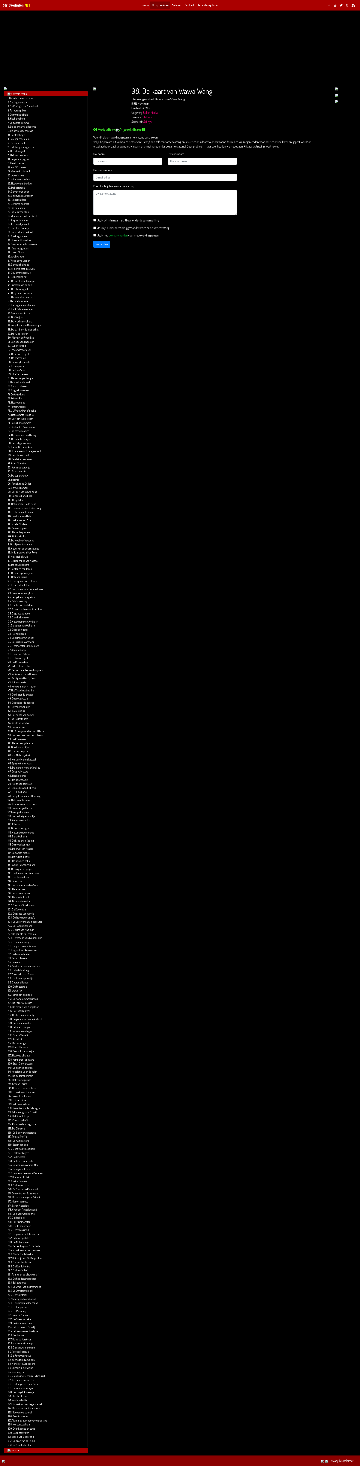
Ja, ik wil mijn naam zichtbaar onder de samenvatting (128, 220)
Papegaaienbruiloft (22, 1169)
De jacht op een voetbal (21, 98)
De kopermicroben (22, 925)
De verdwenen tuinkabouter (27, 921)
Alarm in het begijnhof (23, 864)
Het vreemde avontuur (24, 1088)
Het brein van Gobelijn (23, 1014)
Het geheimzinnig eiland (24, 597)
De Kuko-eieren (19, 333)
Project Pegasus (20, 1351)
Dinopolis (17, 881)
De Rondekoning (21, 1266)
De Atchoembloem (22, 1323)
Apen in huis (17, 175)
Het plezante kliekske (22, 414)
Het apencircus (19, 576)
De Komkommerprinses (25, 998)
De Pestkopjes (19, 528)
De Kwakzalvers (21, 1140)
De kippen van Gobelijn (23, 625)
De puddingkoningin (22, 1075)
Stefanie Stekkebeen (24, 905)
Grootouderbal (20, 1416)
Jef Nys (147, 117)
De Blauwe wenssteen (24, 1132)
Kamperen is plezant (23, 1059)
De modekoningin (21, 844)
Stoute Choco (19, 1396)
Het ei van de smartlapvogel (25, 548)
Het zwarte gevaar (21, 1079)
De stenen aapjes (20, 430)
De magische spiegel (21, 868)
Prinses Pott (17, 398)
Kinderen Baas (18, 199)
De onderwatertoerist (24, 1213)
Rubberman (19, 1335)
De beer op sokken (23, 1067)
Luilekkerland (18, 345)
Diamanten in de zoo (21, 284)
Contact (189, 5)
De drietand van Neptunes (25, 873)
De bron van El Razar (22, 512)
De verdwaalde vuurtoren (24, 804)
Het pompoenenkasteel (24, 946)
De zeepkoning (18, 276)
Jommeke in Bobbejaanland (26, 451)
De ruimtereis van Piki (22, 1380)
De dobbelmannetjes (23, 1051)
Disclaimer (347, 1461)
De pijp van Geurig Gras (23, 678)
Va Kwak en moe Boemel (25, 674)
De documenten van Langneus (27, 670)
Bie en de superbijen (23, 1388)
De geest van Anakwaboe (24, 950)
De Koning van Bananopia (25, 1193)
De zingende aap (18, 102)
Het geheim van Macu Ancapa (26, 325)
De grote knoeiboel (22, 495)
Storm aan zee (20, 1144)
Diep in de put (17, 163)
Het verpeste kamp (23, 1343)
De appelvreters (20, 771)
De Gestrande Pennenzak (26, 1189)
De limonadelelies (21, 954)
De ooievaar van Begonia (23, 126)
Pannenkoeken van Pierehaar (28, 1173)
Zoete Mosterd (20, 524)
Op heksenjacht (18, 151)
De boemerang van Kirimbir (26, 1197)
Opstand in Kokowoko (23, 426)
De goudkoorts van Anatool (27, 1019)
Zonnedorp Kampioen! (23, 1359)
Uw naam (99, 154)
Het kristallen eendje (21, 309)
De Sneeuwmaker (22, 1319)
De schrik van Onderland (25, 1302)
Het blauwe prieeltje (22, 978)
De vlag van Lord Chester (25, 581)
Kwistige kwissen (20, 812)
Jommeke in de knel (22, 232)
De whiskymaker (20, 617)
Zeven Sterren (19, 958)
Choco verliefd (20, 1120)
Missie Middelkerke (23, 1254)
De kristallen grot (20, 353)
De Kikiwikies (18, 394)
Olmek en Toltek (20, 1177)
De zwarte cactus (20, 852)
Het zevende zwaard (21, 800)
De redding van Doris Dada (26, 1246)
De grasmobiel (18, 357)
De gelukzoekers (20, 564)
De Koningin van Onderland (24, 106)
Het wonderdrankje (21, 183)
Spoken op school (22, 1412)
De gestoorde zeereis (23, 702)
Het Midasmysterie (21, 755)
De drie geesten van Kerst (25, 1383)
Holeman (16, 962)
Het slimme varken (22, 1023)
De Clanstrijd (18, 1128)
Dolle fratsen (18, 187)
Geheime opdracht (20, 203)
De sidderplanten (21, 532)
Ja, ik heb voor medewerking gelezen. (128, 235)
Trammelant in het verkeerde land (29, 1420)
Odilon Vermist (20, 1201)
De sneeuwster (21, 1432)
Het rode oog (18, 402)
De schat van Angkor (22, 593)
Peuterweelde (18, 406)
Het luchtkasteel (21, 1010)
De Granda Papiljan (20, 438)
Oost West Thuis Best (24, 1148)
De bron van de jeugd (24, 1440)
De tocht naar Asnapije (22, 280)
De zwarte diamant (22, 1262)
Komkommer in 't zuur (24, 686)
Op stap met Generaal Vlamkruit (28, 1375)
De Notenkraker (21, 1242)
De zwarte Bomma (19, 122)
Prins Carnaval (20, 1181)
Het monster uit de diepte (25, 645)
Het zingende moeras (23, 832)
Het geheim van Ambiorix (25, 621)
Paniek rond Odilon (22, 483)
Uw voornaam (176, 154)
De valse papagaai (20, 828)
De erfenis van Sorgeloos (25, 1006)
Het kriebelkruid (19, 556)
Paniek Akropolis (21, 820)
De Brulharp (19, 1156)
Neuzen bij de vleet (21, 240)
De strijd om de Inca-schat (24, 329)
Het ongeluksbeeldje (23, 1392)
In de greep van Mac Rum (24, 552)
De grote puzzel (20, 698)
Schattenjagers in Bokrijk (25, 1112)
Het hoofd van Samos (23, 714)
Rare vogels (18, 1371)
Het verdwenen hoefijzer (26, 1331)
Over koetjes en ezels (24, 1428)
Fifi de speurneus (22, 1225)
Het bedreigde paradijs (23, 816)
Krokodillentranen (21, 1096)
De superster (19, 727)
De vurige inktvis (20, 856)
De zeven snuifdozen (22, 195)
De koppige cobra (21, 860)
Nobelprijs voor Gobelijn (24, 1071)
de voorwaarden (118, 235)
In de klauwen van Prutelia (26, 1250)
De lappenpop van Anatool (24, 560)
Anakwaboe (17, 256)
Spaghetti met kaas (22, 763)
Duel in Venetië (20, 1035)
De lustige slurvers (21, 443)
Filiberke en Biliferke (23, 1092)
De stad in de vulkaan (22, 447)
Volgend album (130, 129)
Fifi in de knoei (19, 791)
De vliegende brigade (22, 694)
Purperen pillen (18, 110)
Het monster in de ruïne (23, 503)
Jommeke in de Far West (24, 216)
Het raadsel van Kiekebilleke (27, 937)
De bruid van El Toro (21, 666)
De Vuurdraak (20, 1294)
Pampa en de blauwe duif (25, 1274)
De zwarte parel (20, 751)
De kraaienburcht (21, 897)
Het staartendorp (19, 155)
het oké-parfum (21, 1104)
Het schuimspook (21, 893)
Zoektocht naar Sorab (22, 974)
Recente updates (208, 5)
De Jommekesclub (21, 272)
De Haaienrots (18, 471)
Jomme (15, 1450)
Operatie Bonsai (20, 982)
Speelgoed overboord (24, 1298)
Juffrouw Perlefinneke (23, 410)
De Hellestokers (19, 718)
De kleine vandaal (20, 722)
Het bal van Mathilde (22, 605)
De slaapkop (17, 365)
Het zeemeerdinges (22, 1031)
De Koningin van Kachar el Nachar (28, 731)
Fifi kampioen (20, 1100)
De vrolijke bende (21, 362)
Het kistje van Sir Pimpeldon (27, 1258)
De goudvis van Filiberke (23, 787)
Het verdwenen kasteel (24, 759)
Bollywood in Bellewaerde (26, 1234)
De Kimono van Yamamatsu (26, 966)
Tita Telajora (17, 317)
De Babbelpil (18, 1217)
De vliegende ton (20, 211)
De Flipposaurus (21, 1307)
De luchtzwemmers (21, 422)
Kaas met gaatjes (19, 248)
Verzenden (102, 244)
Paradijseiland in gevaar (24, 1124)
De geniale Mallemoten (24, 933)
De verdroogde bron (23, 743)
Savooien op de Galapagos (26, 1108)
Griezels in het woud (22, 1367)
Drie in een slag (19, 601)
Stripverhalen (16, 5)
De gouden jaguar (20, 159)
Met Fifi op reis (18, 167)
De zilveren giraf (19, 289)
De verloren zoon (20, 191)
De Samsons (18, 207)
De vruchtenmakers (21, 321)
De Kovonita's (19, 909)
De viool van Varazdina (22, 540)
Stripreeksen (160, 5)
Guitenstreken (19, 536)
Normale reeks (19, 93)
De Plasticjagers (21, 1310)
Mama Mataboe (20, 1047)
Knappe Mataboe (19, 220)
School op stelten (22, 1237)
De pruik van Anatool (23, 848)
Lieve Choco (18, 252)
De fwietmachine (19, 301)
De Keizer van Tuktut (23, 1161)
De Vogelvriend (21, 1229)
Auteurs (177, 5)
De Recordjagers (20, 1152)
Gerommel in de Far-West (25, 885)
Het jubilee (17, 499)
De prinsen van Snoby (23, 637)
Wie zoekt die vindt (21, 171)
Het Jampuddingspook (22, 147)
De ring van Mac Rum (23, 929)
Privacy (334, 1461)
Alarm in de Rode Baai (23, 337)
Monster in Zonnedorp (23, 1363)
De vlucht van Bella (21, 516)
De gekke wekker (20, 390)
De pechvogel (19, 1043)
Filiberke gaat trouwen (23, 268)
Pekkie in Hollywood (23, 1027)
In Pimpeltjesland (20, 224)
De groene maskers (21, 292)
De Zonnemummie (19, 138)
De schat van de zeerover (24, 244)
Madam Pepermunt (21, 349)
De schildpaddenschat (21, 130)
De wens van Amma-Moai (26, 1164)
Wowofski (17, 990)
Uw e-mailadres (102, 170)
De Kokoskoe (19, 739)
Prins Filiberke (18, 463)
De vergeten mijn (21, 901)
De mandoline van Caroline (26, 767)
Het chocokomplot (22, 783)
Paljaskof (17, 1039)
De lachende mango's (24, 917)
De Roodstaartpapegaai (25, 1278)
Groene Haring (19, 1083)
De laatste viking (20, 970)
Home (145, 5)
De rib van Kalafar (21, 654)
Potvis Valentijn (20, 1400)
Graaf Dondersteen (23, 1063)
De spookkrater (20, 629)
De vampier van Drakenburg (26, 508)
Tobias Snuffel (19, 1136)
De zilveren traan (20, 877)
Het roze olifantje (21, 1055)
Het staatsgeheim (22, 1424)
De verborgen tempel (22, 378)
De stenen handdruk (21, 568)
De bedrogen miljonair (22, 573)
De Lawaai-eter (21, 1185)
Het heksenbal (19, 775)
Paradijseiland (17, 143)
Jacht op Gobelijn (20, 228)
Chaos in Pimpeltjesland (24, 1209)
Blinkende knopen (22, 941)
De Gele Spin (18, 370)
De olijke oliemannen (21, 544)
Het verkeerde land (20, 179)
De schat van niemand (24, 1347)
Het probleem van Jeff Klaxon (27, 735)
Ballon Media (150, 112)
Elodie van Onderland (23, 1436)
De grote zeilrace (21, 613)
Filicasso (16, 824)
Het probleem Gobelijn (24, 1327)
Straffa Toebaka (20, 374)
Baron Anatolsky (20, 1205)
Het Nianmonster (21, 1221)
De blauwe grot (20, 658)
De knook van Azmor (23, 520)
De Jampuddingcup (21, 1355)
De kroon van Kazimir (23, 840)
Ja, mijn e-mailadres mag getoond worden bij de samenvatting (133, 228)
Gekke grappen (19, 236)
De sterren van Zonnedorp (26, 1408)
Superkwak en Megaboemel (27, 1404)
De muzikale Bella (19, 114)
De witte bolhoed (20, 264)
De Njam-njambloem (22, 418)
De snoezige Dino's (22, 808)
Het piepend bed (20, 455)
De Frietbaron (20, 986)
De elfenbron (19, 889)
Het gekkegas (19, 633)
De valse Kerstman (22, 1339)
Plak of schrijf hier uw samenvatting (113, 186)
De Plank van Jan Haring (23, 435)
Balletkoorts (19, 1282)
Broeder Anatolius (20, 313)
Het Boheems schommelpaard (28, 589)
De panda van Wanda (23, 913)
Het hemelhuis (17, 118)
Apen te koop (18, 649)
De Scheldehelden (22, 1444)
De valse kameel (19, 487)
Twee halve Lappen (20, 260)
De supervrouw (19, 475)
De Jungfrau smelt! (23, 1290)
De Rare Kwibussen (22, 1002)
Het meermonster (20, 706)
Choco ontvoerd (19, 386)
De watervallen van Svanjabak (26, 609)
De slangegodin (20, 779)
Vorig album (107, 129)
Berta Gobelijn (19, 836)
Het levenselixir (19, 682)
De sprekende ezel (20, 382)
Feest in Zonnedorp (22, 1315)
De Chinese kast (20, 662)
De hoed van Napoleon (22, 341)
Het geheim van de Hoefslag (26, 795)
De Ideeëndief (20, 1270)
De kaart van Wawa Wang (24, 491)
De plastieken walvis (21, 297)
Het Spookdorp (20, 1116)
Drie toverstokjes (20, 747)
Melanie (15, 479)
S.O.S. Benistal (19, 710)
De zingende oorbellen (23, 305)
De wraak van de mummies (27, 1286)
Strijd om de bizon (22, 994)
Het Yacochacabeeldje (22, 690)
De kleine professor (22, 459)
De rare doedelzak (20, 585)
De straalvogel (18, 134)
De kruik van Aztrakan (23, 641)
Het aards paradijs (20, 467)
